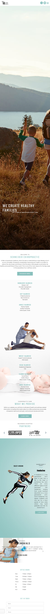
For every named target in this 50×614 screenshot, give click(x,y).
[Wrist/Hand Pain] (10, 471)
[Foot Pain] (21, 494)
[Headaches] (27, 475)
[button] (4, 432)
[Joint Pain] (30, 483)
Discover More (25, 274)
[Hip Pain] (18, 483)
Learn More (25, 416)
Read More (7, 559)
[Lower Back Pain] (19, 478)
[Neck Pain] (24, 476)
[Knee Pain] (12, 492)
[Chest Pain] (23, 480)
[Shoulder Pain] (19, 475)
